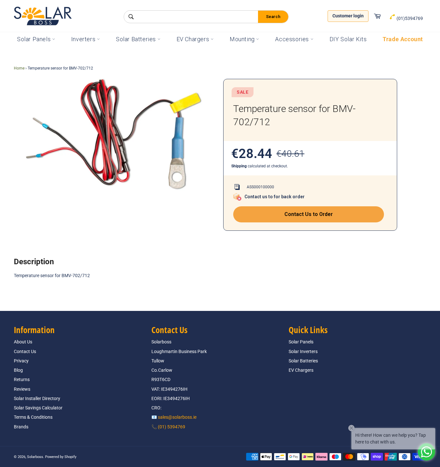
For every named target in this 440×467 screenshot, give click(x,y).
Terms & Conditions (33, 417)
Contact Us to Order (308, 214)
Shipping (239, 166)
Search (273, 16)
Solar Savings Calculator (38, 407)
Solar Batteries (137, 39)
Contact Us (25, 351)
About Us (23, 341)
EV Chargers (194, 39)
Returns (22, 379)
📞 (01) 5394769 (168, 426)
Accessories (292, 39)
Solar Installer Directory (37, 398)
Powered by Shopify (60, 457)
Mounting (243, 39)
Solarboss (35, 457)
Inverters (84, 39)
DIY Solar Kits (348, 39)
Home (19, 68)
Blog (18, 370)
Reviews (22, 389)
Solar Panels (34, 39)
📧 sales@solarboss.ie (173, 417)
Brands (21, 426)
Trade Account (403, 39)
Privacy (21, 360)
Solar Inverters (303, 351)
